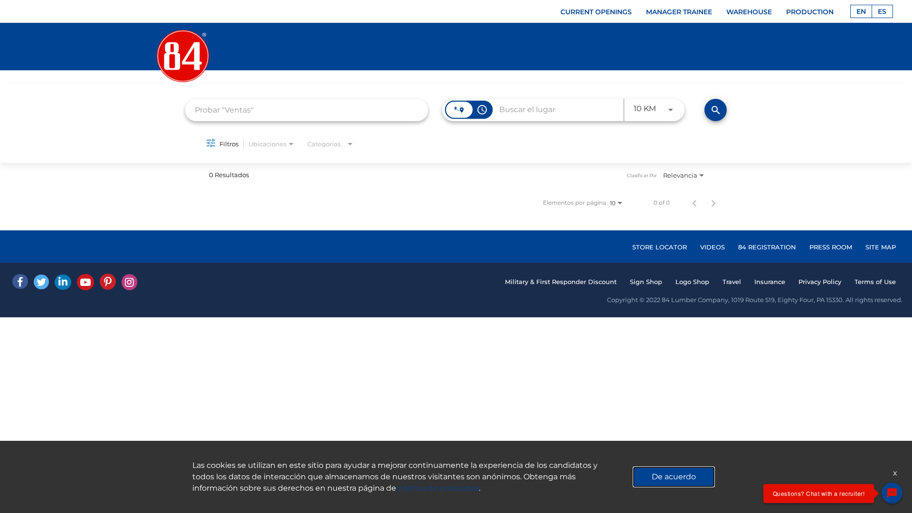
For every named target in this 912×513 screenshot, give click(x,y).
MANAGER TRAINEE (679, 12)
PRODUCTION (810, 12)
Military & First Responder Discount (561, 281)
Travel (731, 281)
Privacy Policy (819, 281)
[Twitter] (41, 282)
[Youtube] (85, 282)
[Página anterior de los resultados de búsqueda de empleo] (694, 202)
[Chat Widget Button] (892, 493)
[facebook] (20, 281)
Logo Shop (692, 281)
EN (861, 11)
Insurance (769, 281)
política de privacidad (438, 488)
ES (882, 11)
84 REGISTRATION (767, 247)
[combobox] (306, 110)
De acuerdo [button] (674, 476)
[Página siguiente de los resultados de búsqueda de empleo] (713, 202)
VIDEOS (712, 247)
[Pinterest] (108, 282)
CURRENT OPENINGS (596, 12)
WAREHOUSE (749, 12)
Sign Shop (646, 281)
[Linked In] (63, 282)
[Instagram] (129, 282)
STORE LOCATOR (659, 247)
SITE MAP (880, 247)
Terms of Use (875, 281)
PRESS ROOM (830, 247)
